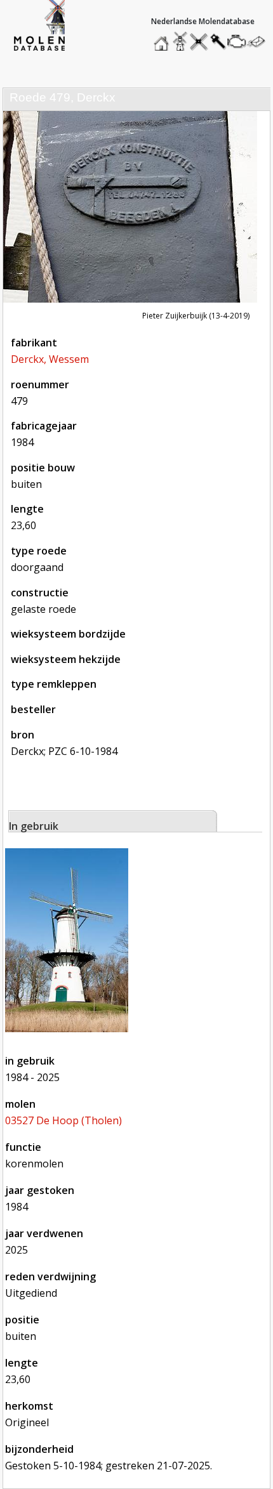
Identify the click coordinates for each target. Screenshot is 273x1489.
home (163, 38)
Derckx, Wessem (50, 359)
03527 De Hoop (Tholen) (63, 1120)
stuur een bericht (259, 41)
